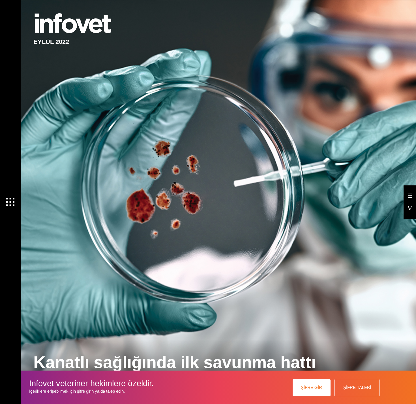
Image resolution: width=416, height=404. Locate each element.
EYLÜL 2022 (51, 41)
